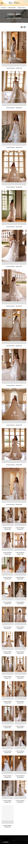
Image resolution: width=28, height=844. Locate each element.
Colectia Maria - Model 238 (20, 652)
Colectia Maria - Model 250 (7, 826)
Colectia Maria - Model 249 (14, 147)
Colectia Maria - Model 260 (14, 227)
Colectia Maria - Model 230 (14, 425)
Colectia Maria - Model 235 (7, 776)
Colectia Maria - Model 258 (14, 504)
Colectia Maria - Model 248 (7, 528)
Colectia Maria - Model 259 (14, 465)
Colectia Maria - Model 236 (20, 677)
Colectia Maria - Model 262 (7, 726)
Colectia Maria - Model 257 (20, 801)
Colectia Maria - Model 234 (20, 776)
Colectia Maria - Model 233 (7, 801)
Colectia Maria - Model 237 (7, 677)
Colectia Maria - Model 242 (20, 553)
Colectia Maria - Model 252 (7, 627)
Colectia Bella (12, 8)
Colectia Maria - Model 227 (20, 578)
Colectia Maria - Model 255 (14, 266)
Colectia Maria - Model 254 (20, 726)
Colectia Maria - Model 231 (14, 385)
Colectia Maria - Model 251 (20, 627)
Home (9, 18)
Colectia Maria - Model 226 (20, 702)
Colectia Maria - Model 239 (7, 578)
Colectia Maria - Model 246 (7, 553)
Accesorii (3, 8)
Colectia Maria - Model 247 (20, 528)
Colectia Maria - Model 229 (7, 702)
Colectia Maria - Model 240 (14, 306)
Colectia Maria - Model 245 (7, 751)
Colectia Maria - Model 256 (20, 602)
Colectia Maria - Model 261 (7, 602)
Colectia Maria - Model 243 (14, 68)
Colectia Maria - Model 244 (7, 652)
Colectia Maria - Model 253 (14, 108)
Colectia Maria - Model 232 (14, 346)
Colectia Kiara (21, 8)
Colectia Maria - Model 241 (20, 751)
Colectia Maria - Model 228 (14, 187)
